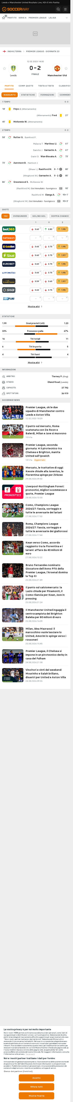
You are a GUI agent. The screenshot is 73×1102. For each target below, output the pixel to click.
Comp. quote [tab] (26, 86)
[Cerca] (58, 9)
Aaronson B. (19, 162)
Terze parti (30, 1054)
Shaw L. (33, 169)
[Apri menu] (65, 9)
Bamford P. (30, 137)
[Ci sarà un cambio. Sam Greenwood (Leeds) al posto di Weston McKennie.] (9, 182)
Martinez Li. (51, 143)
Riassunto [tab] (10, 95)
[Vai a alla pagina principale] (17, 9)
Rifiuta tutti (36, 1087)
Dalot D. (35, 156)
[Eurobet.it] (8, 264)
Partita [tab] (9, 86)
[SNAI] (8, 290)
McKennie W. (36, 182)
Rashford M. (23, 188)
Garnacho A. (50, 150)
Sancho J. (38, 150)
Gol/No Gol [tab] (39, 216)
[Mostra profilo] (13, 68)
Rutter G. (18, 137)
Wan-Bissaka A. (49, 156)
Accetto (36, 1078)
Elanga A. (50, 194)
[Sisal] (8, 255)
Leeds (13, 75)
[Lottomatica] (8, 272)
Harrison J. (33, 162)
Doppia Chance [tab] (60, 216)
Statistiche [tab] (28, 95)
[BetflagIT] (8, 299)
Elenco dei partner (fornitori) (18, 1071)
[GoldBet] (8, 246)
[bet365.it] (8, 229)
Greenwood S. (21, 182)
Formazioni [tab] (47, 95)
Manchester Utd (57, 75)
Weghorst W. (30, 175)
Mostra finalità (36, 1096)
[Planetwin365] (8, 281)
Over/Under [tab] (20, 216)
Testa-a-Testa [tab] (46, 86)
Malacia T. (38, 143)
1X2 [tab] (5, 216)
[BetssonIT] (8, 238)
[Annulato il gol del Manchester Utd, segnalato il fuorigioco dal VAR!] (61, 188)
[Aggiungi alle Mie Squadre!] (4, 68)
